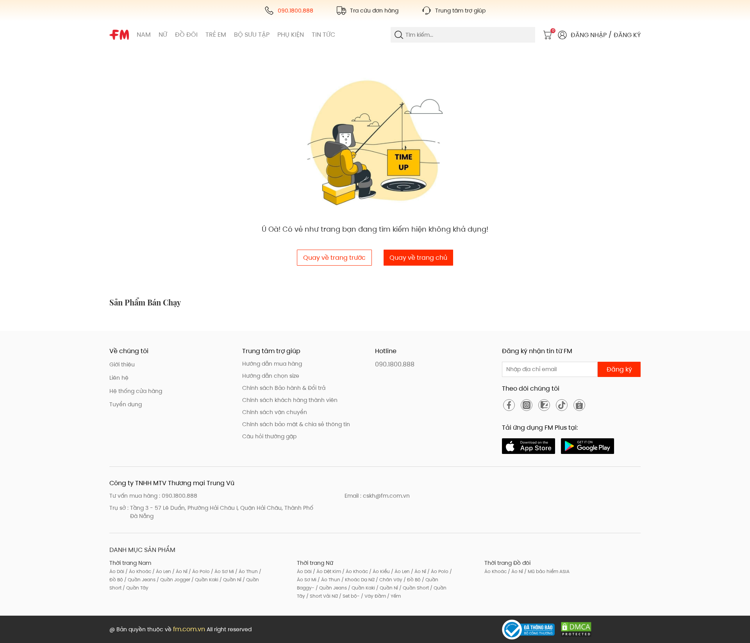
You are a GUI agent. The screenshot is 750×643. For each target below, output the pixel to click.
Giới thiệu (122, 364)
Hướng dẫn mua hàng (272, 364)
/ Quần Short (413, 587)
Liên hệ (119, 378)
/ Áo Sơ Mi (222, 571)
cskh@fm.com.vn (386, 496)
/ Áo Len (161, 571)
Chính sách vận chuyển (274, 412)
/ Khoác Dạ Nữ (357, 579)
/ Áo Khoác (137, 571)
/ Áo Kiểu (379, 571)
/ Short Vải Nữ (321, 596)
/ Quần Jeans (139, 579)
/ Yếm (393, 596)
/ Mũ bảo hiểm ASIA (546, 571)
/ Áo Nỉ (179, 571)
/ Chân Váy (388, 579)
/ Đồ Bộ (411, 579)
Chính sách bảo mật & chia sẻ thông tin (296, 424)
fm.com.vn (189, 629)
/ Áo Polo (199, 571)
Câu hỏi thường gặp (269, 436)
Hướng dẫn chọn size (270, 376)
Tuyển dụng (125, 404)
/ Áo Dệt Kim (326, 571)
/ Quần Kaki (204, 579)
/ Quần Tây (134, 587)
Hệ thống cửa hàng (135, 391)
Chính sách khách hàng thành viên (290, 400)
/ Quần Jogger (172, 579)
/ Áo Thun (246, 571)
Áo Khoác (495, 571)
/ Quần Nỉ (229, 579)
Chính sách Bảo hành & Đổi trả (283, 388)
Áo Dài (116, 571)
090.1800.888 (394, 364)
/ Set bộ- (349, 596)
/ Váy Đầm (373, 596)
